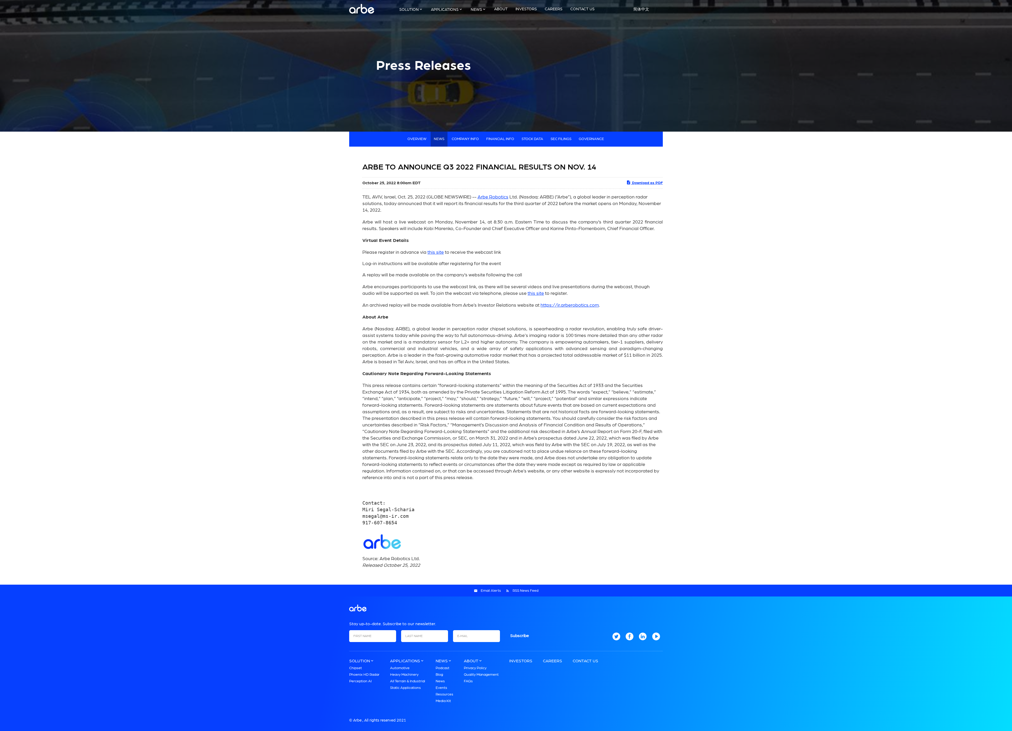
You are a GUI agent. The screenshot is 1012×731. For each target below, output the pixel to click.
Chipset (355, 668)
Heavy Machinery (404, 675)
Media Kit (443, 701)
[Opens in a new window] (616, 639)
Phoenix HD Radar (364, 675)
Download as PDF (647, 183)
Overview (416, 139)
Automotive (400, 668)
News (476, 10)
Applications (445, 10)
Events (441, 688)
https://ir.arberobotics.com (570, 305)
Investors (526, 9)
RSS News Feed (525, 591)
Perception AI (360, 681)
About (501, 9)
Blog (439, 675)
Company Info (465, 139)
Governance (591, 139)
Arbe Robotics (493, 197)
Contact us (582, 9)
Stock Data (532, 139)
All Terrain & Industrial (407, 681)
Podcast (442, 668)
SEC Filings (561, 139)
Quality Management (481, 675)
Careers (553, 9)
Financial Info (500, 139)
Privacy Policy (475, 668)
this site (435, 252)
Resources (444, 694)
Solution (409, 10)
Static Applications (405, 688)
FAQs (468, 681)
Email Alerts (491, 591)
